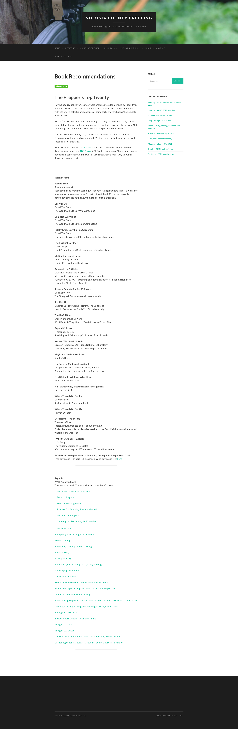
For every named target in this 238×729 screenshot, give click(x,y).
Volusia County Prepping (119, 18)
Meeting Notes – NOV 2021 (160, 144)
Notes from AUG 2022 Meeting (161, 110)
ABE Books (85, 151)
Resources (109, 48)
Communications (129, 48)
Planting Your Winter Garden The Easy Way (164, 103)
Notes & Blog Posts (64, 56)
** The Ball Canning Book (68, 515)
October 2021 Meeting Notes (160, 149)
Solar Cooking (62, 552)
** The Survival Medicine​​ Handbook (73, 491)
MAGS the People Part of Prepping (72, 594)
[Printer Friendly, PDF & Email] (61, 86)
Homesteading (62, 540)
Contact (160, 48)
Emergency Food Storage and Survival (74, 534)
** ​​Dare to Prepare (64, 497)
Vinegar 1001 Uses (64, 630)
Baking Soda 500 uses (66, 612)
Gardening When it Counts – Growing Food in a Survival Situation (89, 642)
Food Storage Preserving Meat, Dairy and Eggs (79, 564)
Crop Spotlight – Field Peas (159, 120)
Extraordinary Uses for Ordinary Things (75, 618)
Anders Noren (170, 716)
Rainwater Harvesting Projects (161, 133)
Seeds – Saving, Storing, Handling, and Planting (164, 126)
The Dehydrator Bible (66, 576)
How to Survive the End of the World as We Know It (82, 582)
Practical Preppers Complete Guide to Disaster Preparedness (86, 588)
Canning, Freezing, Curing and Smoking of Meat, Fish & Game (86, 606)
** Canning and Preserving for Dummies (75, 521)
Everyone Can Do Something (160, 138)
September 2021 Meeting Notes (161, 154)
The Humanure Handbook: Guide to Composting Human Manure (88, 636)
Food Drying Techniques (67, 570)
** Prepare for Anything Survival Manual (76, 509)
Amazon (87, 147)
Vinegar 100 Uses (64, 624)
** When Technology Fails (68, 503)
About (148, 48)
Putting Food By (63, 558)
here (119, 458)
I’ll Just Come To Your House (160, 115)
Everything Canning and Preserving (73, 546)
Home (57, 48)
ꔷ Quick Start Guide (89, 48)
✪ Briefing (70, 48)
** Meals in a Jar (63, 528)
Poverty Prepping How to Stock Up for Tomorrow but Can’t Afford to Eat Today (96, 600)
